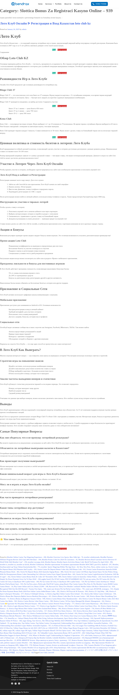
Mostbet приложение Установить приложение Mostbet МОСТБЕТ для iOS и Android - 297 (78, 564)
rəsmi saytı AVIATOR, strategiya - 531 (99, 589)
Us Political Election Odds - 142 (63, 626)
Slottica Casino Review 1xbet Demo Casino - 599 (35, 601)
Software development (55, 618)
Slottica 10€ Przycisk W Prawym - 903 (74, 591)
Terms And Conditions (54, 678)
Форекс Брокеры (25, 650)
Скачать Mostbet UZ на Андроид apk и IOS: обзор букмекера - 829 (45, 648)
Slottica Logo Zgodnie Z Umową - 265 (53, 606)
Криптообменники (91, 640)
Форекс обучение (38, 650)
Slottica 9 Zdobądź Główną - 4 (35, 594)
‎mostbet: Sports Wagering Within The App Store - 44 (60, 567)
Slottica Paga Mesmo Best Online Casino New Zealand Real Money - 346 (35, 608)
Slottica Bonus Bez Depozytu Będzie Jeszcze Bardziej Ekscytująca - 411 (25, 596)
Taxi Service (36, 621)
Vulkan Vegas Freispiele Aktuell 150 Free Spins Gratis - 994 (53, 630)
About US (50, 666)
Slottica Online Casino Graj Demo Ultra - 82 (84, 606)
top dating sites (15, 623)
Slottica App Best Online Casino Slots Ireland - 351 (65, 594)
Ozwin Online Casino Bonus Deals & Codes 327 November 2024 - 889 (36, 577)
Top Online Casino (28, 623)
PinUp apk (42, 584)
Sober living (42, 618)
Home (40, 4)
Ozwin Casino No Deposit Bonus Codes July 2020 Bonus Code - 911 (61, 569)
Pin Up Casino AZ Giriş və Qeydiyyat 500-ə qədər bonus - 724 (62, 582)
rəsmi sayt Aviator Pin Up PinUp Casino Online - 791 (66, 589)
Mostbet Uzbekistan (37, 564)
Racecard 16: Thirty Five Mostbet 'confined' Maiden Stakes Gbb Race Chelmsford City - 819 (82, 586)
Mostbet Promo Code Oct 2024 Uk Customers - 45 (60, 560)
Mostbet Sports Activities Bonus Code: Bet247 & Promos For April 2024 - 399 (85, 562)
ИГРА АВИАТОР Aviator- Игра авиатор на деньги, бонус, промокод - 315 (44, 640)
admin (24, 29)
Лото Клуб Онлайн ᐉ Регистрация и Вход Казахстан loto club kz (45, 23)
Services (48, 4)
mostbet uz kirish (23, 564)
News (93, 567)
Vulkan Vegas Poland (100, 630)
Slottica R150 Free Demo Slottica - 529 (62, 611)
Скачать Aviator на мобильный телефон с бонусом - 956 (66, 645)
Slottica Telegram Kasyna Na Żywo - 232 (14, 613)
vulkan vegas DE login (23, 630)
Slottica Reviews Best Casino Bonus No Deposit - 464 (96, 611)
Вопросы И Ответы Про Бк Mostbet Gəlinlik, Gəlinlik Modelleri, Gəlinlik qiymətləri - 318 (51, 638)
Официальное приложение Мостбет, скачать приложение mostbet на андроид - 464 (63, 643)
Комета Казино (77, 640)
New (81, 567)
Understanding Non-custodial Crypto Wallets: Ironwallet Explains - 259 (86, 623)
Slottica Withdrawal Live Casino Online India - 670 (44, 616)
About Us (67, 4)
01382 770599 (101, 4)
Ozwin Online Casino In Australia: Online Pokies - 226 (81, 577)
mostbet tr (3, 564)
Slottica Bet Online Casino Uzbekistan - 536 (100, 594)
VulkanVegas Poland (93, 633)
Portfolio (58, 4)
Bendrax (26, 692)
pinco (35, 584)
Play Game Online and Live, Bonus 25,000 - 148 (31, 586)
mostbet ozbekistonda (91, 557)
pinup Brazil (64, 584)
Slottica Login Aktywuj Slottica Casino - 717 (23, 606)
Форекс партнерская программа (72, 650)
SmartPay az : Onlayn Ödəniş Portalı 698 (22, 618)
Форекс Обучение (52, 650)
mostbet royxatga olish (36, 562)
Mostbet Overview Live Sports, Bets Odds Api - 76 (65, 557)
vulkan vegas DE (9, 630)
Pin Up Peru (28, 584)
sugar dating (27, 621)
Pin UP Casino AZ (103, 579)
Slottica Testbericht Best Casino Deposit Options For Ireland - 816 (53, 613)
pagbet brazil (46, 579)
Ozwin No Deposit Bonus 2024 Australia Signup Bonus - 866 (41, 572)
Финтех (15, 650)
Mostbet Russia (50, 562)
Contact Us (78, 4)
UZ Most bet (7, 628)
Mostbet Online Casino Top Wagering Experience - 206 (26, 557)
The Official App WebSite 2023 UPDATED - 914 (59, 621)
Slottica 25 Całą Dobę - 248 (98, 591)
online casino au (101, 567)
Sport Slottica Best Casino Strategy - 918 (78, 618)
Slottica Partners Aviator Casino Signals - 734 (78, 608)
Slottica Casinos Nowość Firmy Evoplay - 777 (58, 604)
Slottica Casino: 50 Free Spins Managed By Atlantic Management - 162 (79, 601)
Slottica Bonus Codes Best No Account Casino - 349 (70, 596)
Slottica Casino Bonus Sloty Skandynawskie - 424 (63, 599)
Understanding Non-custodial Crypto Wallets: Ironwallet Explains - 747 (25, 626)
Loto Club (43, 652)
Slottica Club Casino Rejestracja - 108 (88, 604)
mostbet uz (12, 564)
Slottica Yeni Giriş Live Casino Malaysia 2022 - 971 (82, 616)
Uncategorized (55, 623)
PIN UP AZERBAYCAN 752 (75, 579)
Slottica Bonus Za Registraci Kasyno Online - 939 (27, 599)
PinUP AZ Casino (52, 584)
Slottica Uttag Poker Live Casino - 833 (92, 613)
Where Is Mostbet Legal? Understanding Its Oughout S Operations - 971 (58, 635)
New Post (87, 567)
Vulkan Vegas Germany (84, 630)
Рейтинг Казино (39, 645)
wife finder (89, 635)
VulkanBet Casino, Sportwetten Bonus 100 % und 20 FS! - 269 (62, 633)
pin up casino (91, 579)
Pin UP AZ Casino (58, 579)
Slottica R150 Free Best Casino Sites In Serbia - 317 (28, 611)
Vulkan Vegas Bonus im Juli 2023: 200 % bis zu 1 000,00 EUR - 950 (37, 628)
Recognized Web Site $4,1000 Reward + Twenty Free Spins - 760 (23, 589)
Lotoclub (51, 652)
